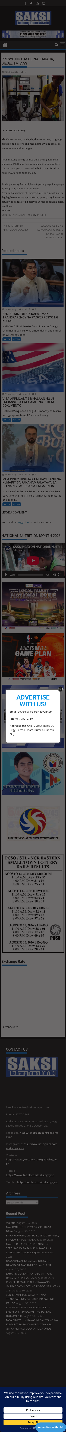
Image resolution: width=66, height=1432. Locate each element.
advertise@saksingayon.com (35, 711)
